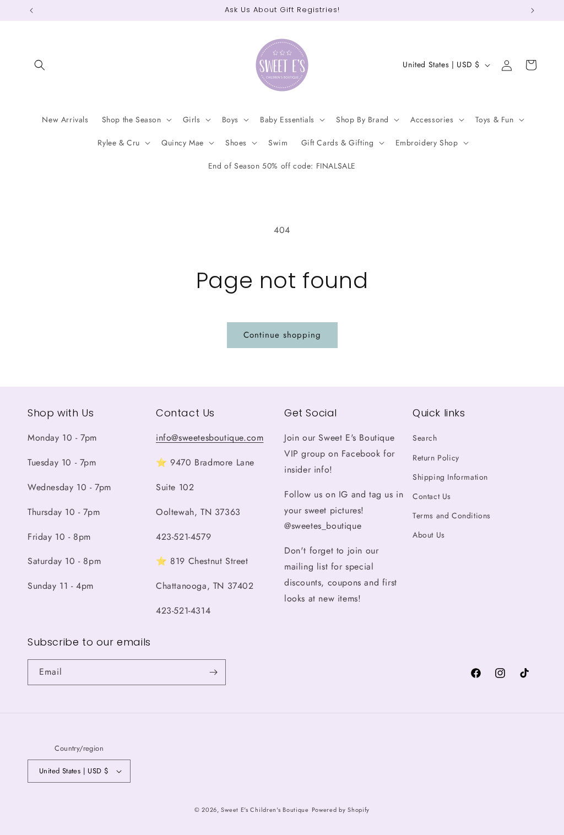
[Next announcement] (532, 10)
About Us (429, 534)
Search (425, 437)
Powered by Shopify (341, 809)
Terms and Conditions (452, 515)
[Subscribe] (213, 672)
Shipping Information (450, 476)
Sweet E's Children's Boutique (264, 809)
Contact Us (432, 496)
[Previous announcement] (31, 10)
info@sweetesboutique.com (209, 437)
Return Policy (436, 457)
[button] (40, 65)
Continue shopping (282, 335)
